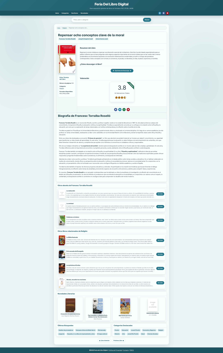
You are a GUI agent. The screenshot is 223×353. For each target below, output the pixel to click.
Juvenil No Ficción (133, 334)
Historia (117, 334)
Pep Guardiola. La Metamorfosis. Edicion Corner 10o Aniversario (97, 316)
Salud (143, 334)
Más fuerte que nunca (125, 315)
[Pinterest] (167, 13)
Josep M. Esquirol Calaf (85, 39)
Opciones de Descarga (122, 70)
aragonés (61, 334)
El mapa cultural (102, 334)
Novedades (84, 13)
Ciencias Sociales (152, 334)
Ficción (117, 330)
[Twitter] (159, 13)
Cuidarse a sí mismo (72, 217)
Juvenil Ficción (135, 330)
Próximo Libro (118, 340)
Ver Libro (160, 194)
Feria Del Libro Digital (111, 4)
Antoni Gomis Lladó (102, 39)
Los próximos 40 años (73, 265)
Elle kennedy (102, 330)
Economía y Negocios (149, 330)
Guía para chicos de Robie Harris (85, 330)
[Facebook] (163, 13)
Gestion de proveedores (66, 330)
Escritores (74, 13)
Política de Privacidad (115, 350)
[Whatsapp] (124, 109)
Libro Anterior (105, 340)
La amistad (70, 203)
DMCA (132, 350)
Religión (64, 28)
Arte (123, 334)
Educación (125, 330)
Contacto (126, 350)
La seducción (70, 191)
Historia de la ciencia (153, 313)
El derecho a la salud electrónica (70, 314)
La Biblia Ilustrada (72, 237)
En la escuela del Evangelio (74, 251)
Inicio (57, 13)
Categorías (65, 13)
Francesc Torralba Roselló (67, 39)
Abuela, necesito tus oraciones (76, 279)
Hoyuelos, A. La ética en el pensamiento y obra (81, 334)
